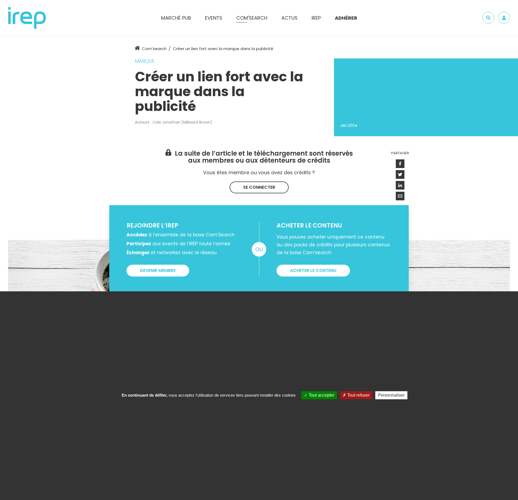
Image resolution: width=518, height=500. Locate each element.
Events (213, 18)
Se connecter (259, 187)
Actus (289, 18)
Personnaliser (391, 395)
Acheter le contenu (313, 270)
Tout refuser (358, 395)
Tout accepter (321, 395)
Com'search (154, 48)
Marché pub (176, 18)
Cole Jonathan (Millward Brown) (182, 122)
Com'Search (251, 18)
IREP (316, 18)
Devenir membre (158, 270)
